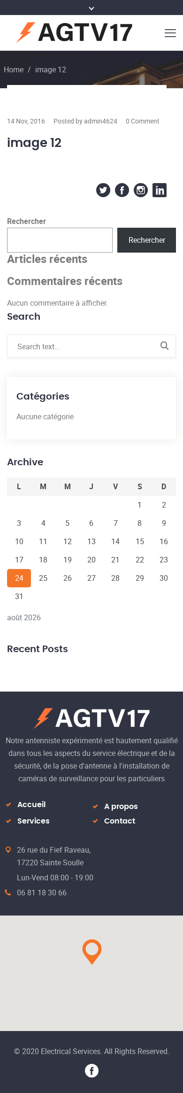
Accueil (31, 804)
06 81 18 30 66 (42, 892)
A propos (121, 806)
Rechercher (26, 221)
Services (33, 821)
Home (13, 69)
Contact (119, 821)
